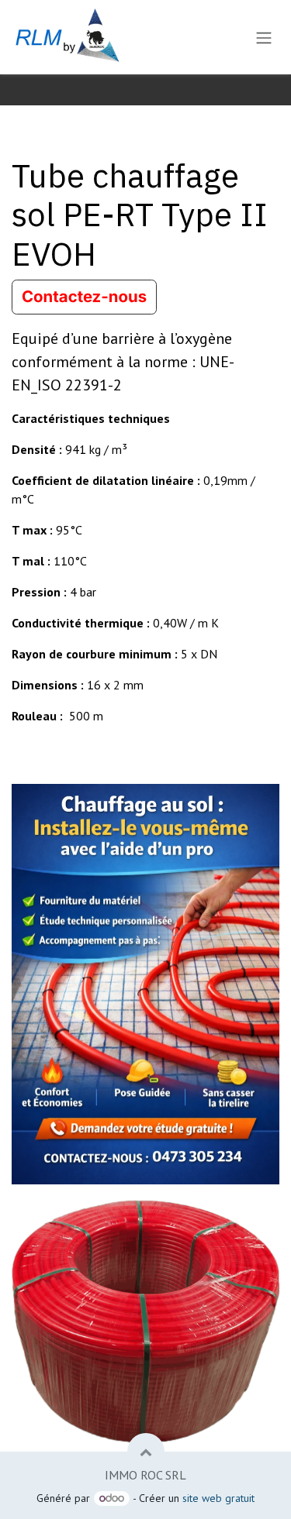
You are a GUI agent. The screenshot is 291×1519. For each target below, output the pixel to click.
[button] (146, 1451)
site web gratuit (218, 1498)
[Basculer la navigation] (263, 37)
